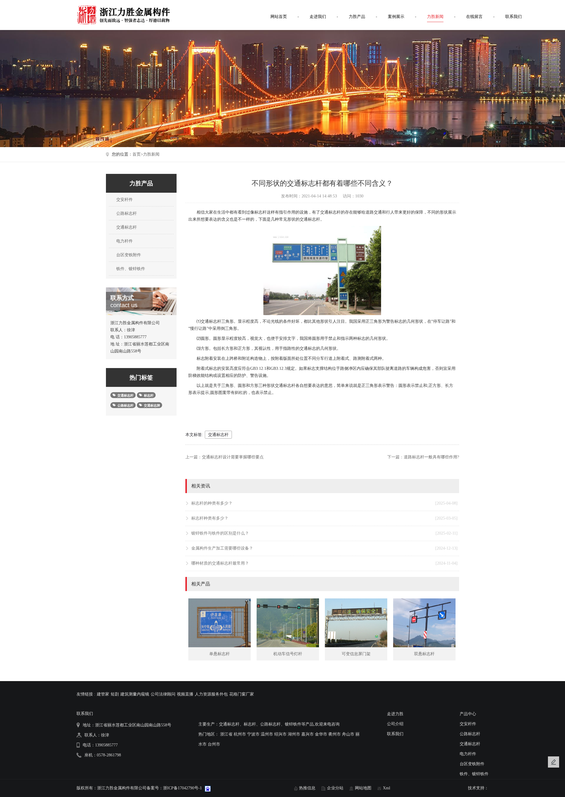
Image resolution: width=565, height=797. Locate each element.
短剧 (115, 694)
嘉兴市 (307, 734)
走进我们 (318, 16)
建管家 (103, 694)
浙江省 (226, 734)
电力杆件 (124, 241)
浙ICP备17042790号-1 (182, 788)
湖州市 (294, 734)
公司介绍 (395, 724)
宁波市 (253, 734)
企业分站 (335, 788)
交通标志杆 (126, 227)
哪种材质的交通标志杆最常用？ (324, 563)
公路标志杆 (126, 213)
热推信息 (307, 788)
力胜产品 (357, 16)
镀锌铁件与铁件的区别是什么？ (324, 533)
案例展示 (396, 16)
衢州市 (334, 734)
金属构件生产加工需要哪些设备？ (324, 548)
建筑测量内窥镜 (134, 694)
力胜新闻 (435, 16)
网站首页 (278, 16)
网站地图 (363, 788)
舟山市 (348, 734)
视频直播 (185, 694)
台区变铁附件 (128, 255)
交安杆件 (124, 199)
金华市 (321, 734)
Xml (386, 788)
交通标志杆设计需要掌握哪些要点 (233, 457)
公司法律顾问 (163, 694)
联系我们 (513, 16)
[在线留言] (553, 762)
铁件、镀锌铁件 (130, 269)
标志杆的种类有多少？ (324, 503)
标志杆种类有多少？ (324, 518)
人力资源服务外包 (211, 694)
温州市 (267, 734)
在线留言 (474, 16)
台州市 (214, 744)
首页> (137, 154)
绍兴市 (280, 734)
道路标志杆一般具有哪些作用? (431, 457)
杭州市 (240, 734)
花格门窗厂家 (241, 694)
